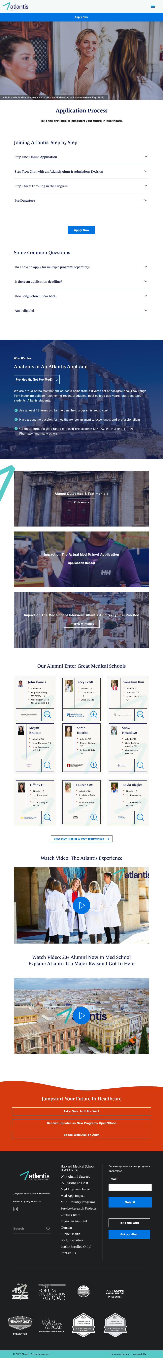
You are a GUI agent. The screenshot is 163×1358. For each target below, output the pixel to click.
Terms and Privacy (120, 1354)
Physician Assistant (74, 1221)
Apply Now (81, 17)
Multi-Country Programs (78, 1202)
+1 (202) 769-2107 (31, 1201)
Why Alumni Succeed (75, 1176)
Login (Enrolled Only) (76, 1246)
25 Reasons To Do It (74, 1183)
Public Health (70, 1234)
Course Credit (70, 1214)
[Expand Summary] (48, 715)
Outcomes (81, 502)
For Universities (72, 1240)
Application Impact (81, 563)
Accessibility (139, 1354)
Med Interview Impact (76, 1189)
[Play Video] (81, 905)
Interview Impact (82, 624)
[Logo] (15, 6)
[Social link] (15, 1210)
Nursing (66, 1227)
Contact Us (68, 1253)
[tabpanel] (81, 75)
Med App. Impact (73, 1195)
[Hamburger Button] (153, 7)
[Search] (48, 1229)
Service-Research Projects (78, 1208)
